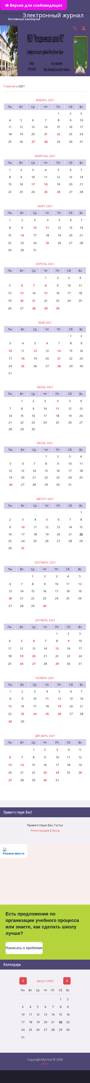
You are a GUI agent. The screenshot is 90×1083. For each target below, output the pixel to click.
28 (45, 142)
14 (58, 351)
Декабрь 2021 (45, 736)
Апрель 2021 (45, 264)
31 (22, 548)
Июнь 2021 (45, 387)
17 (33, 184)
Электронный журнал (53, 15)
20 (21, 301)
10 (34, 228)
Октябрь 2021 (45, 620)
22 (58, 134)
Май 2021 (45, 322)
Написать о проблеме (24, 948)
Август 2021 (45, 499)
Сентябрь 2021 (45, 562)
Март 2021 (45, 206)
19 (21, 656)
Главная (9, 86)
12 (9, 293)
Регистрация (40, 830)
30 (57, 308)
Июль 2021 (45, 443)
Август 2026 (45, 981)
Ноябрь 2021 (45, 678)
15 (45, 293)
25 (45, 192)
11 (47, 228)
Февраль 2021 (45, 156)
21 (45, 134)
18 (45, 184)
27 (33, 142)
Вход (56, 830)
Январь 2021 (45, 100)
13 (21, 293)
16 (22, 235)
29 (45, 308)
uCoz (45, 1064)
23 (22, 714)
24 (80, 656)
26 (58, 192)
